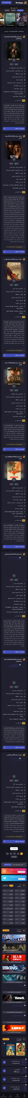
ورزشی (20, 923)
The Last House (10, 25)
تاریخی (8, 894)
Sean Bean (20, 94)
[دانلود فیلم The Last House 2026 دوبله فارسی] (10, 20)
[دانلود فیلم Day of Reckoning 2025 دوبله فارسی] (14, 673)
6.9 (20, 520)
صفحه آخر (14, 857)
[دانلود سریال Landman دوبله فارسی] (14, 271)
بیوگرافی (20, 894)
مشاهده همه (5, 930)
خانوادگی (8, 901)
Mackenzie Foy (7, 91)
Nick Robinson (20, 414)
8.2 (20, 317)
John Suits (16, 89)
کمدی (20, 915)
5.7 (20, 101)
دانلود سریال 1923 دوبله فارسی (14, 755)
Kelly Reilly (16, 185)
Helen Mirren (20, 804)
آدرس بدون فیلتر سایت (14, 864)
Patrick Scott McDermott (17, 609)
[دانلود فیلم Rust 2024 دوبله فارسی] (14, 566)
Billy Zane (5, 714)
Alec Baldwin (8, 607)
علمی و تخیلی (8, 908)
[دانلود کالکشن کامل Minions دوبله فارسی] (10, 1049)
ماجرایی (8, 915)
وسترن (8, 923)
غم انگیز (20, 912)
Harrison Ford (15, 802)
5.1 (20, 616)
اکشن (8, 890)
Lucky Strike (21, 25)
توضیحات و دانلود (19, 128)
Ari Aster (17, 508)
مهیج (20, 919)
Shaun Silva (16, 711)
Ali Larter (7, 306)
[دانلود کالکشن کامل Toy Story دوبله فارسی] (20, 1049)
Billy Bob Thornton (14, 306)
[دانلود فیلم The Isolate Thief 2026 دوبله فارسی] (14, 50)
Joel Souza (16, 604)
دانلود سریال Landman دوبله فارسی (13, 259)
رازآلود (8, 905)
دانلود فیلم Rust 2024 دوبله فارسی (13, 554)
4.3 (20, 723)
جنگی (20, 901)
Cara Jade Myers (12, 714)
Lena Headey (15, 412)
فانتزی (8, 912)
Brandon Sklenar (7, 802)
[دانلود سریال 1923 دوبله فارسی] (14, 767)
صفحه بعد (14, 848)
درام (20, 905)
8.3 (20, 192)
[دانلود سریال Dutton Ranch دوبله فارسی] (14, 150)
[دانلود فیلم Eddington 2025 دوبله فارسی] (14, 470)
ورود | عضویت (7, 2)
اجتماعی (20, 890)
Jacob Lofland (19, 308)
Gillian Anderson (8, 412)
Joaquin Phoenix (19, 513)
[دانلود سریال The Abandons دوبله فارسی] (14, 377)
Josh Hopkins (15, 607)
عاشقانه (20, 908)
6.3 (20, 421)
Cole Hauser (5, 185)
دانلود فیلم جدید (13, 31)
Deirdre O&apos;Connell (10, 511)
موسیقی (8, 919)
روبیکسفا (21, 31)
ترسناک (20, 898)
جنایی (8, 898)
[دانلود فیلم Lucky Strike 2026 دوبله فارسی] (22, 20)
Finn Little (11, 185)
